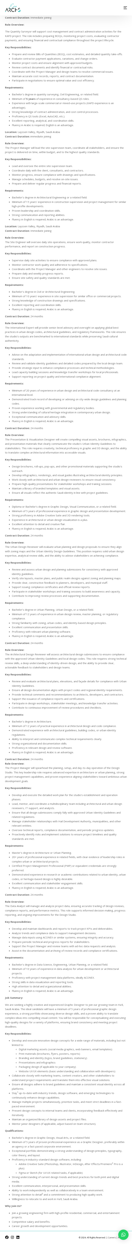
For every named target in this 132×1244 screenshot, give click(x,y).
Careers (112, 1237)
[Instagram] (12, 1237)
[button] (123, 1235)
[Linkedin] (18, 1237)
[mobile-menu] (119, 7)
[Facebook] (7, 1237)
